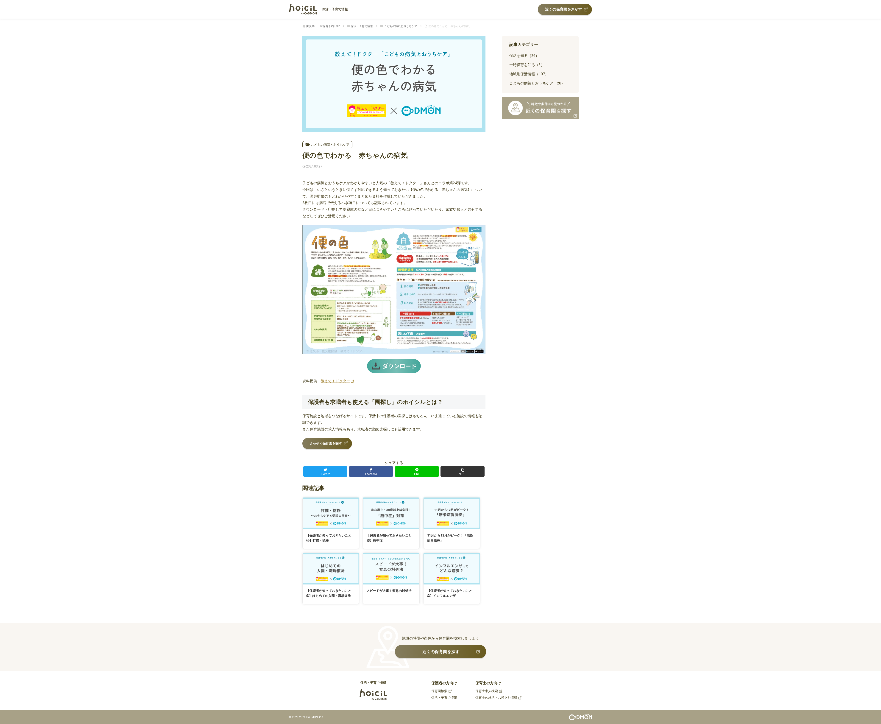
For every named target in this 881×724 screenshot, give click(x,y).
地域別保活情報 (529, 74)
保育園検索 (439, 691)
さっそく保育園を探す (326, 443)
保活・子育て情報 (335, 9)
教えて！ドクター (335, 381)
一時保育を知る (526, 65)
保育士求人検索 (486, 691)
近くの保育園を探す (441, 651)
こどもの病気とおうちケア (330, 144)
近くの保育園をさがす (563, 9)
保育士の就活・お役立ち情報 (496, 697)
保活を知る (524, 55)
